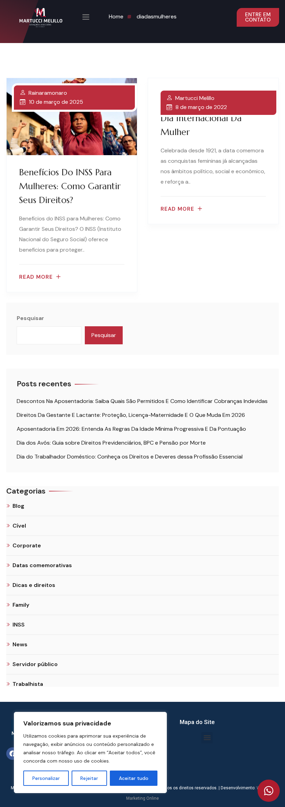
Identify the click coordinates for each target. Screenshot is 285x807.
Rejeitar (89, 778)
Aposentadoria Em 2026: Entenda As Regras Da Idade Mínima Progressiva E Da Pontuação (131, 428)
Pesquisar (30, 318)
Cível (19, 525)
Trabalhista (28, 684)
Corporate (27, 545)
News (20, 644)
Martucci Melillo (194, 98)
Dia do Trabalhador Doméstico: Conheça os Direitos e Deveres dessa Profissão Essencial (130, 456)
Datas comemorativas (42, 565)
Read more (36, 277)
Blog (18, 506)
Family (21, 604)
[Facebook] (12, 753)
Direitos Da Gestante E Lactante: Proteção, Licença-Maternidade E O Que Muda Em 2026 (131, 415)
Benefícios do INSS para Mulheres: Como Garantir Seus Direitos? (70, 186)
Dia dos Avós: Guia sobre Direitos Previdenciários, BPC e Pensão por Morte (111, 442)
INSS (19, 624)
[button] (207, 737)
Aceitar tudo (133, 778)
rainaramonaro (47, 93)
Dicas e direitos (34, 585)
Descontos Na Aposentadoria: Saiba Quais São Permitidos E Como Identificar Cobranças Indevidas (142, 401)
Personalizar (46, 778)
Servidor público (35, 664)
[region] (90, 752)
